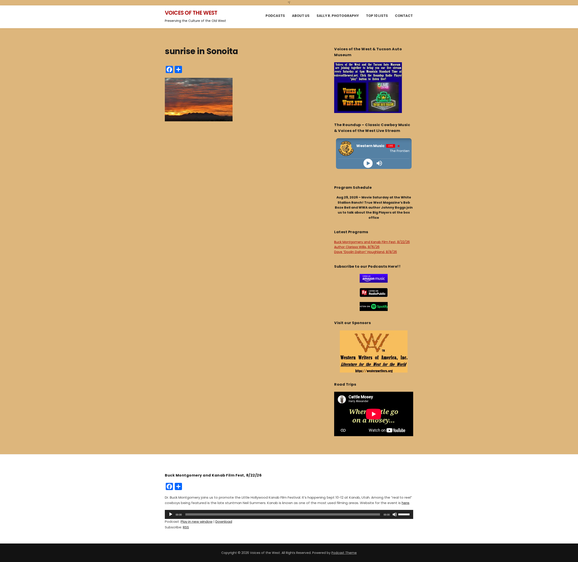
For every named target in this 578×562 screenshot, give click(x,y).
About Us (301, 15)
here (405, 502)
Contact (404, 15)
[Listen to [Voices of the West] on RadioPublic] (374, 292)
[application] (289, 514)
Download (223, 521)
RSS (186, 527)
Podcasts (275, 15)
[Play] (368, 163)
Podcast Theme (344, 552)
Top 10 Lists (377, 15)
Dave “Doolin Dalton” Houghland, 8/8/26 (365, 252)
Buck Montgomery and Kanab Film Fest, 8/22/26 (372, 242)
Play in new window (196, 521)
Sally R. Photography (338, 15)
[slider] (404, 514)
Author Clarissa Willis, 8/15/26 (357, 247)
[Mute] (394, 514)
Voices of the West (191, 12)
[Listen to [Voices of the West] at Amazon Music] (374, 278)
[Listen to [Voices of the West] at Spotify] (374, 306)
